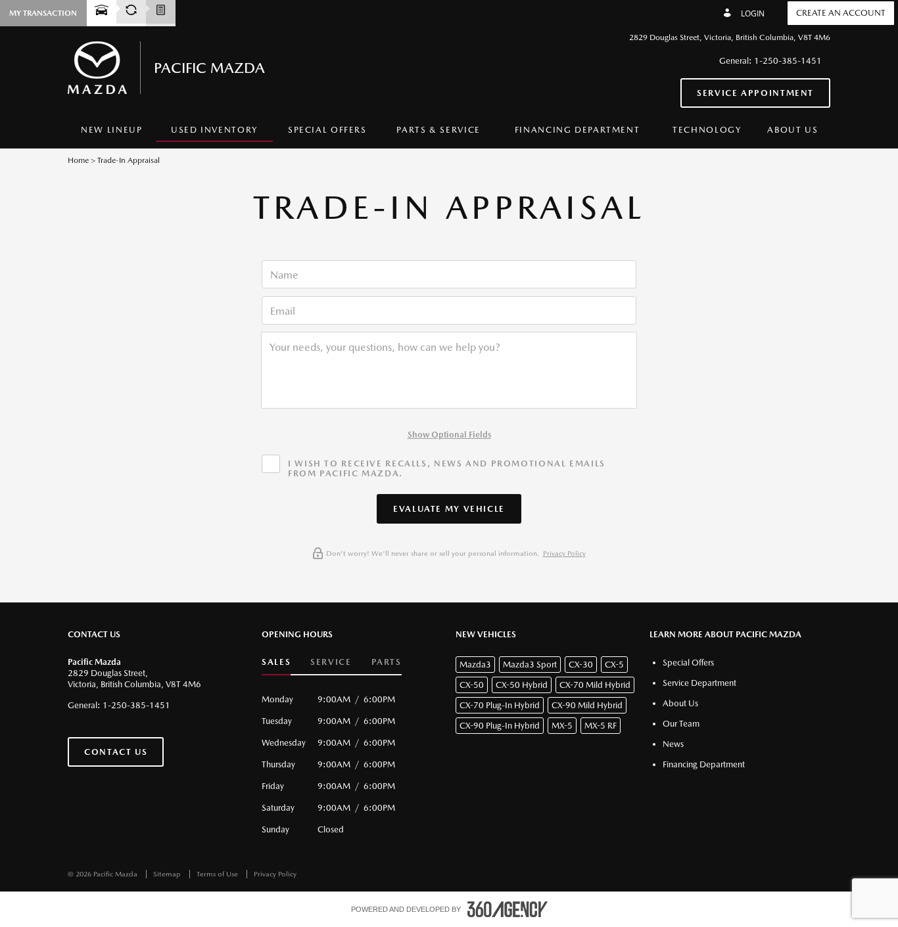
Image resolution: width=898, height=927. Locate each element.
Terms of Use (218, 874)
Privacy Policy (564, 553)
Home (78, 160)
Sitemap (168, 874)
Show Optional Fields (449, 435)
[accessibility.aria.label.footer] (507, 909)
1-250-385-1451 (788, 61)
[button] (449, 509)
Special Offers (327, 130)
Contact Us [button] (115, 752)
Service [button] (330, 662)
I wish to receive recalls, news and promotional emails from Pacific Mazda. (446, 468)
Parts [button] (386, 662)
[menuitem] (112, 130)
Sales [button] (276, 662)
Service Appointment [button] (755, 93)
